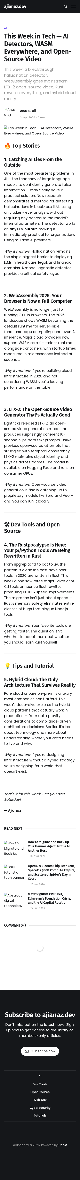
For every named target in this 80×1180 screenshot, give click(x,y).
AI (5, 28)
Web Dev (39, 1100)
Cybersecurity (40, 1108)
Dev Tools (40, 1084)
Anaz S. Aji (28, 111)
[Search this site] (66, 6)
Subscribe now (43, 1051)
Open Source (40, 1092)
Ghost (62, 1145)
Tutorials (40, 1115)
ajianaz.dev (15, 6)
